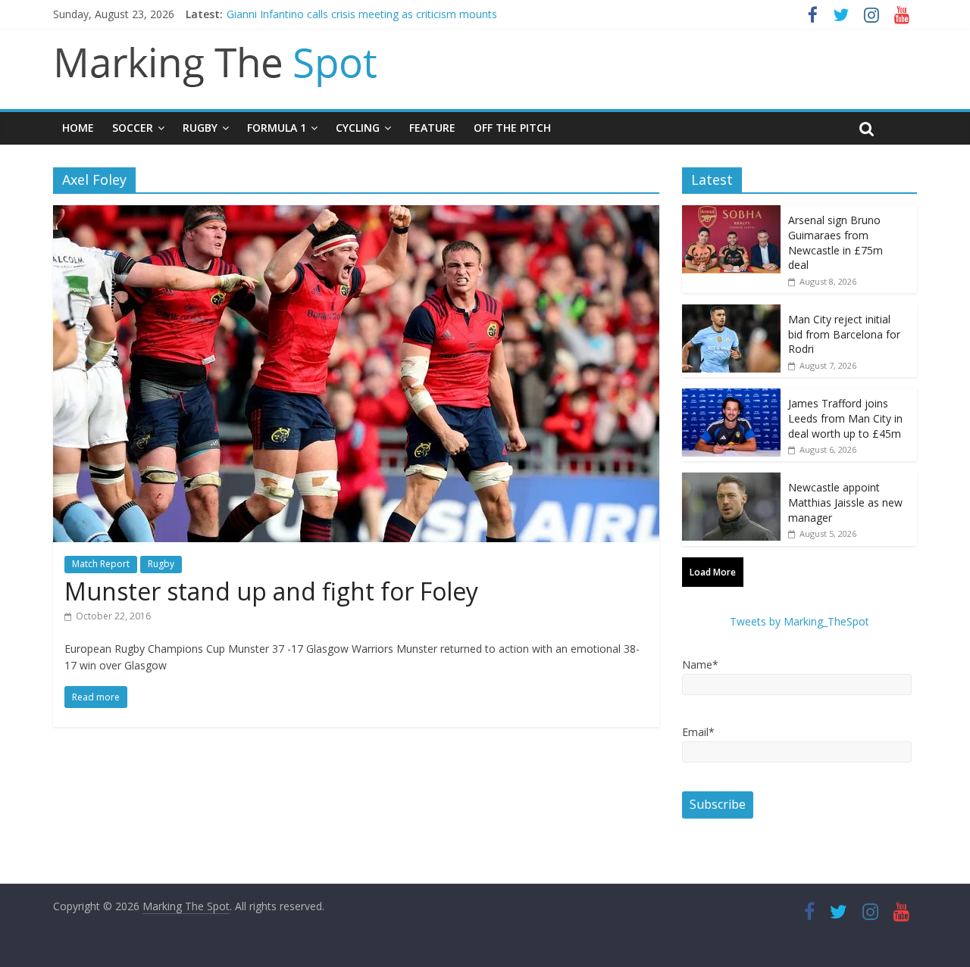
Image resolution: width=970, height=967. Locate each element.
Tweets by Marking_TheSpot (799, 621)
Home (78, 127)
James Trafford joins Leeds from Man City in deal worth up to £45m (845, 418)
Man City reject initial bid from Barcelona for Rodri (844, 334)
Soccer (132, 127)
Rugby (200, 127)
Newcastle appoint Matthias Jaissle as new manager (845, 502)
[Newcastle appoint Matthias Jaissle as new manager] (731, 480)
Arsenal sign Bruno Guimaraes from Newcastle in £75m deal (835, 242)
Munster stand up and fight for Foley (271, 591)
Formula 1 (276, 127)
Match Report (101, 563)
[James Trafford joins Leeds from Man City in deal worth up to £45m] (731, 396)
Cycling (358, 127)
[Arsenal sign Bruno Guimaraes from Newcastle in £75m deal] (731, 213)
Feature (432, 127)
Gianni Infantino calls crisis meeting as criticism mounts (362, 14)
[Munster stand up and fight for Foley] (356, 214)
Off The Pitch (512, 127)
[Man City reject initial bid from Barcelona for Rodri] (731, 312)
